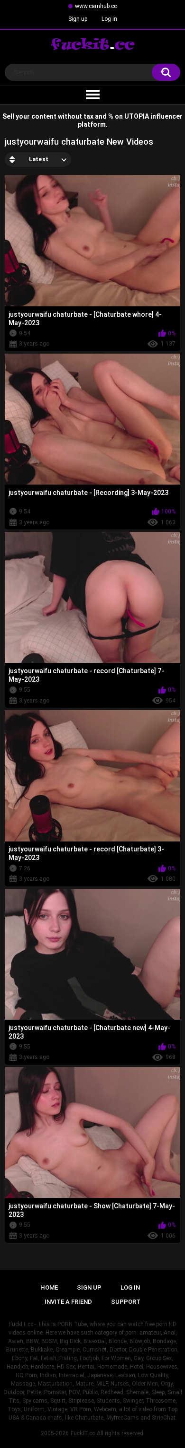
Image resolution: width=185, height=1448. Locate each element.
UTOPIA (136, 116)
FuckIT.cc (83, 1433)
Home (49, 1287)
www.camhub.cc (96, 6)
